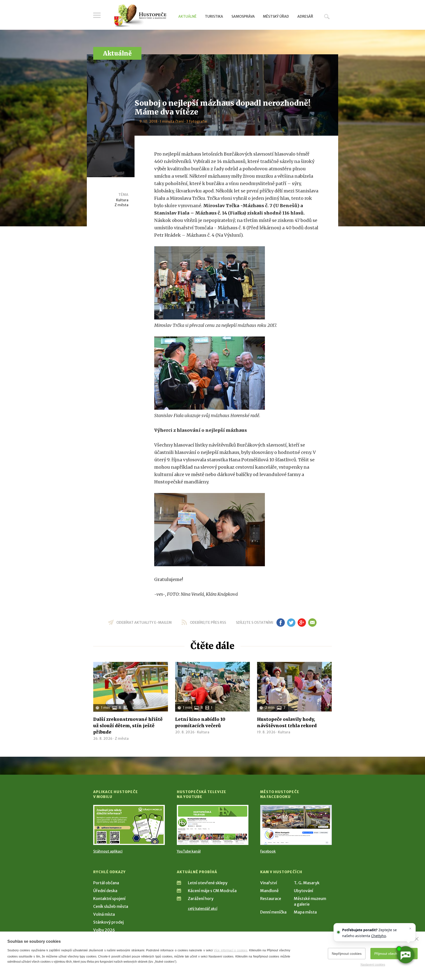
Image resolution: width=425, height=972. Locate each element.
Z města (121, 205)
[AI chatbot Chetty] (405, 955)
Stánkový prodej (108, 922)
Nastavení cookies (373, 964)
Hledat (327, 16)
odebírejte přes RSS (208, 622)
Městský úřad (276, 16)
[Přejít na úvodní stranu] (140, 16)
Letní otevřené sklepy (208, 882)
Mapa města (305, 912)
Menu (97, 15)
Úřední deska (105, 890)
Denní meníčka (273, 912)
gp (301, 622)
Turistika (214, 16)
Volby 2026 (104, 930)
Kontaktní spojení (109, 898)
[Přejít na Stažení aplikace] (129, 825)
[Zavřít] (416, 938)
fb (281, 622)
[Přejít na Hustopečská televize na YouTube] (212, 825)
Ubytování (303, 890)
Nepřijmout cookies (347, 954)
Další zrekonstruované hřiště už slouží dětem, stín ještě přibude (128, 725)
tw (291, 622)
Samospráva (243, 16)
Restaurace (270, 898)
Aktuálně (187, 16)
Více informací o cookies (230, 950)
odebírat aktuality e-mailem (144, 622)
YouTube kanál (189, 851)
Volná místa (104, 914)
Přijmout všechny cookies (394, 954)
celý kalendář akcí (202, 908)
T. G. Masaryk (306, 882)
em (312, 622)
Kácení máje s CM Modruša (212, 890)
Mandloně (269, 890)
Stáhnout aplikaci (107, 851)
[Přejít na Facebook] (296, 825)
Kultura (122, 200)
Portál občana (106, 882)
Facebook (268, 851)
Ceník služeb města (110, 906)
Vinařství (268, 882)
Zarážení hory (200, 898)
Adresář (305, 16)
